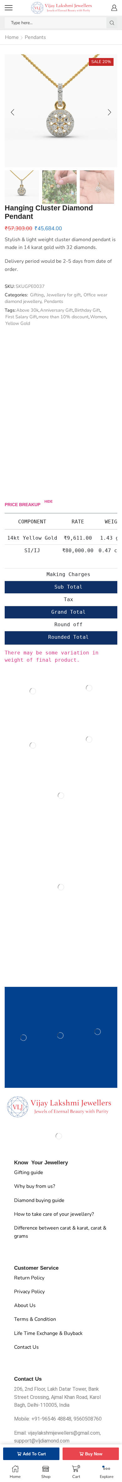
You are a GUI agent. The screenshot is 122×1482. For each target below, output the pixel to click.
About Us (25, 1305)
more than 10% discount (63, 317)
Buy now (93, 1454)
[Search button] (111, 22)
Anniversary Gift (56, 310)
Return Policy (29, 1277)
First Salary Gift (21, 317)
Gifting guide (28, 1172)
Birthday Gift (87, 310)
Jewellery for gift (64, 295)
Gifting (37, 295)
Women (98, 317)
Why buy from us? (34, 1186)
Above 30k (27, 310)
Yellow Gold (17, 323)
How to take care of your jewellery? (54, 1214)
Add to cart (34, 1454)
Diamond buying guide (39, 1200)
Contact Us (26, 1347)
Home (12, 37)
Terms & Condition (35, 1319)
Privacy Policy (29, 1291)
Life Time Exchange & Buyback (48, 1333)
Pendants (35, 37)
